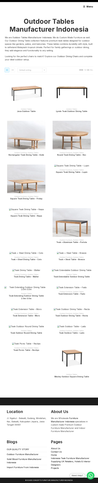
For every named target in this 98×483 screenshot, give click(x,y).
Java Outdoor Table (26, 111)
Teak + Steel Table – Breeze (72, 259)
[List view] (12, 70)
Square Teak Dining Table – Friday (26, 199)
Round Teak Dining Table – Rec (71, 155)
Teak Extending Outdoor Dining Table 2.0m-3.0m (26, 297)
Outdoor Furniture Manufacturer (23, 454)
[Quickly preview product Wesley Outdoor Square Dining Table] (92, 346)
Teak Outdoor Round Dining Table (26, 333)
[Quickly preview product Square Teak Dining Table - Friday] (47, 168)
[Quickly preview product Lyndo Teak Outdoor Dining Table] (92, 81)
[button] (90, 475)
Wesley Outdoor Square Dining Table (71, 377)
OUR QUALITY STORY (18, 449)
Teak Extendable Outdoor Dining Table (72, 277)
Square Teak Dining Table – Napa (26, 216)
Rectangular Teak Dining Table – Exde (26, 155)
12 (85, 70)
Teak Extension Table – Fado (71, 294)
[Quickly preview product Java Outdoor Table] (47, 81)
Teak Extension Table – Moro (26, 316)
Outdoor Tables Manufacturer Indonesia (49, 25)
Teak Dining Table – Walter (26, 277)
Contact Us (56, 451)
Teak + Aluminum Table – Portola (71, 242)
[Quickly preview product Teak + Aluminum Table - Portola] (92, 212)
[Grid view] (7, 70)
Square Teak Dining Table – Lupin (72, 172)
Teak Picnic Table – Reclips (26, 350)
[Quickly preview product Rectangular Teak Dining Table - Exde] (47, 125)
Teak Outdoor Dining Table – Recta (71, 316)
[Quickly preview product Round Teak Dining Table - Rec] (92, 125)
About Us (55, 448)
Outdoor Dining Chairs (68, 56)
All (91, 70)
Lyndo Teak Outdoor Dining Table (71, 111)
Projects (55, 468)
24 (88, 70)
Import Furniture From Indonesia (23, 467)
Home (54, 455)
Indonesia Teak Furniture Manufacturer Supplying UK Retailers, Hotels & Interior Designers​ (70, 461)
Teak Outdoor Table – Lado (71, 333)
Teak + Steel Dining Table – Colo (26, 259)
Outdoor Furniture (20, 153)
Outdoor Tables (26, 109)
